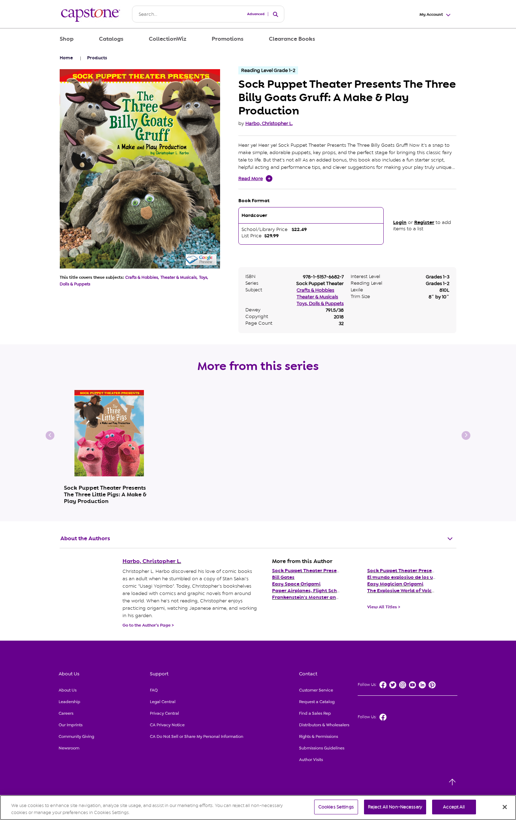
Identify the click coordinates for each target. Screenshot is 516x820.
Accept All (454, 806)
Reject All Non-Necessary (395, 806)
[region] (258, 807)
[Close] (504, 807)
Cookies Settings (336, 806)
